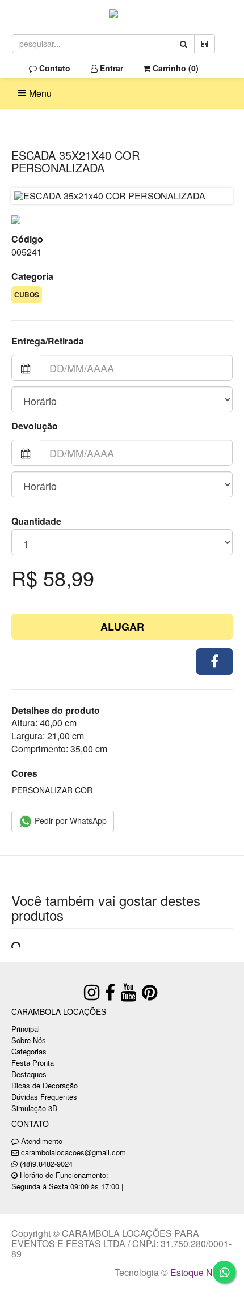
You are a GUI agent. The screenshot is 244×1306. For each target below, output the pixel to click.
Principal (25, 1028)
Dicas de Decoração (44, 1085)
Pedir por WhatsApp (69, 820)
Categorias (29, 1051)
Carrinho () (174, 68)
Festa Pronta (32, 1062)
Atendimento (40, 1140)
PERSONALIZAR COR (52, 789)
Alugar (122, 626)
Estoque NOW (199, 1272)
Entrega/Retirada (47, 341)
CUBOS (26, 295)
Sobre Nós (28, 1040)
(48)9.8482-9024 (46, 1163)
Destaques (29, 1074)
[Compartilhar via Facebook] (214, 661)
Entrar (110, 68)
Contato (53, 68)
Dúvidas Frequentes (44, 1096)
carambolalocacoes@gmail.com (73, 1152)
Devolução (34, 426)
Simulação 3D (34, 1108)
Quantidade (36, 521)
